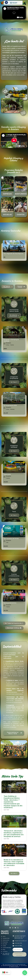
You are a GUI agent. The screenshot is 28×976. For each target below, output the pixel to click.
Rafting (6, 253)
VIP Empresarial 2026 (10, 405)
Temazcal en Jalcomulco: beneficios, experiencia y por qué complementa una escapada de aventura (13, 833)
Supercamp (7, 474)
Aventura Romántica (10, 603)
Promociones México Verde (14, 310)
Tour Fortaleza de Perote (11, 538)
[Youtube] (15, 928)
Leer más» (6, 809)
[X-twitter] (18, 928)
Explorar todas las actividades (19, 954)
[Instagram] (13, 928)
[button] (9, 269)
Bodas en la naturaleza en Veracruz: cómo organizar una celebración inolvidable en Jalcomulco (14, 862)
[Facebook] (10, 928)
